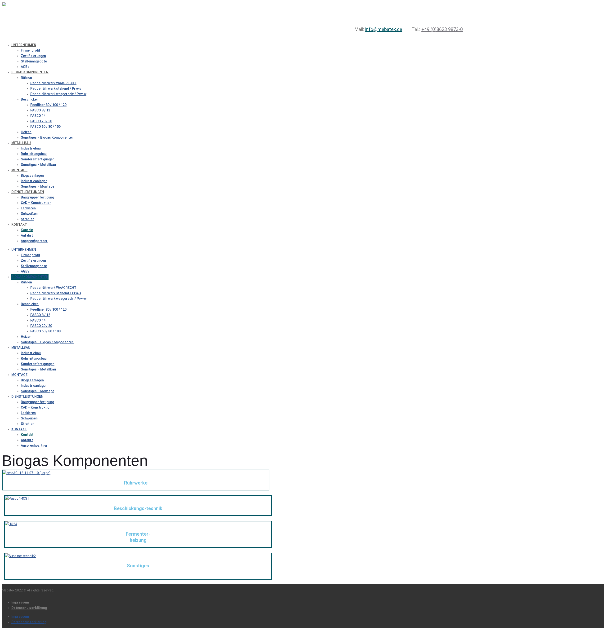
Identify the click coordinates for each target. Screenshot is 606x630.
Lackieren (28, 208)
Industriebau (31, 148)
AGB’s (25, 67)
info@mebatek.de (383, 29)
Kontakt (27, 230)
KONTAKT (19, 224)
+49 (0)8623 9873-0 (442, 29)
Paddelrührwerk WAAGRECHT (53, 83)
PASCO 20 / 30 (41, 121)
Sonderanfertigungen (37, 159)
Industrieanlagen (34, 181)
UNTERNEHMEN (23, 45)
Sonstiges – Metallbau (38, 165)
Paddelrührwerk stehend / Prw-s (55, 88)
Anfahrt (27, 235)
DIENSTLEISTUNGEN (27, 192)
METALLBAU (21, 143)
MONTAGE (19, 170)
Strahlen (27, 219)
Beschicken (30, 99)
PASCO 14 (37, 116)
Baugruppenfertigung (37, 197)
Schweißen (29, 214)
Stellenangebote (34, 61)
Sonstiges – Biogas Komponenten (47, 137)
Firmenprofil (30, 50)
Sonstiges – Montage (37, 186)
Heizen (26, 132)
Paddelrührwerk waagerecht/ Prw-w (58, 94)
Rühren (26, 77)
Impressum (20, 602)
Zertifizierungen (33, 56)
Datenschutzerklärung (29, 608)
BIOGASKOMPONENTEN (30, 72)
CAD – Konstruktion (36, 203)
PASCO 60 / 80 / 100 (45, 126)
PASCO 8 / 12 (40, 110)
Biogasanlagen (32, 175)
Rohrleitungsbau (34, 154)
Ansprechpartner (34, 241)
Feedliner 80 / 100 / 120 (48, 105)
